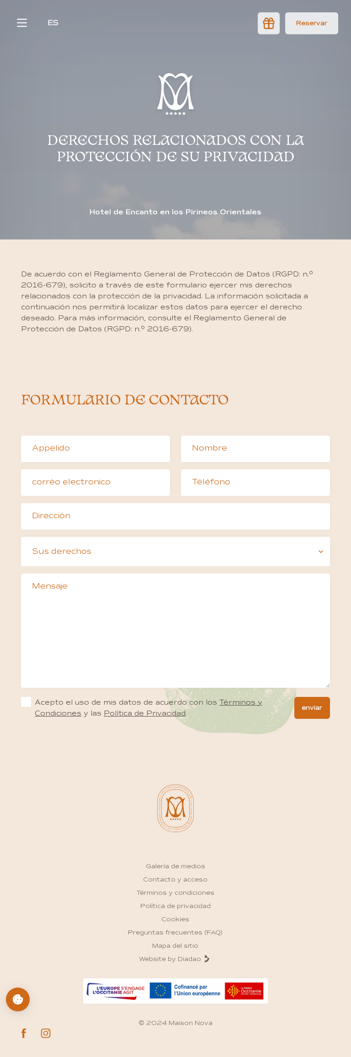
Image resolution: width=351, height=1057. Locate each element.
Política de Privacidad (145, 713)
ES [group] (53, 22)
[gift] (269, 23)
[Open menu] (22, 23)
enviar (312, 708)
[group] (311, 23)
